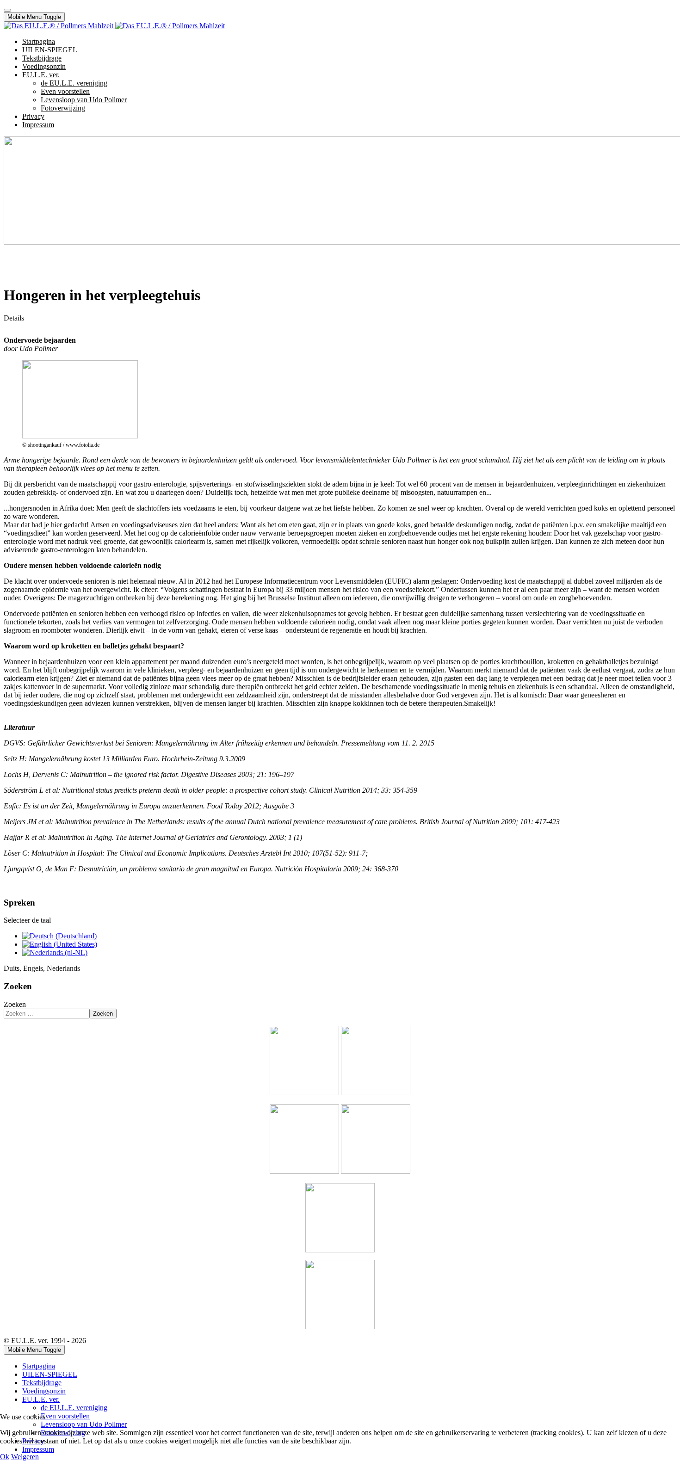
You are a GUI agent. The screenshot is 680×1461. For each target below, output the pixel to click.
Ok (4, 1457)
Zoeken (15, 1004)
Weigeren (25, 1457)
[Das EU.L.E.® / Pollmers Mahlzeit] (114, 26)
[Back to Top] (7, 10)
